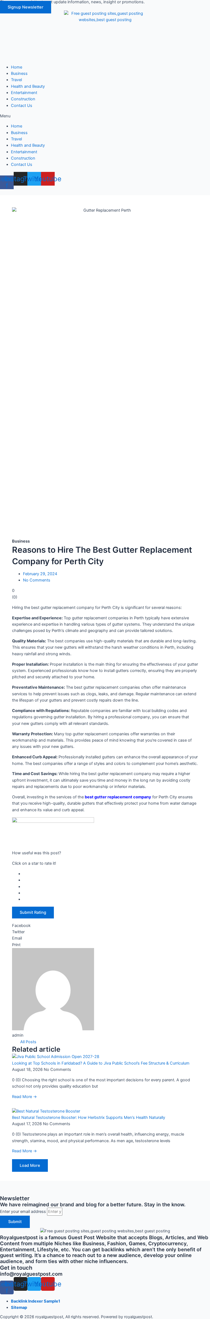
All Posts (28, 1041)
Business (19, 73)
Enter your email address (23, 1211)
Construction (23, 99)
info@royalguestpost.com (31, 1274)
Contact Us (21, 105)
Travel (16, 79)
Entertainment (24, 92)
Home (16, 67)
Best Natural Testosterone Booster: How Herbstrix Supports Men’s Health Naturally (88, 1117)
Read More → (24, 1096)
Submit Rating (33, 912)
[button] (25, 7)
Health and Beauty (28, 86)
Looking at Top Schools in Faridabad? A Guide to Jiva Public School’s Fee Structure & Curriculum (100, 1063)
